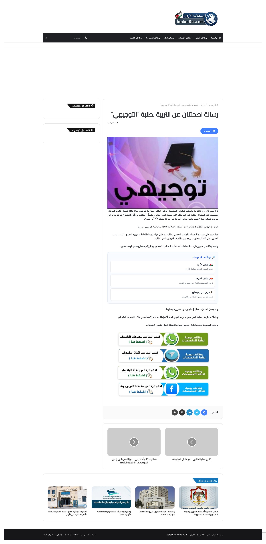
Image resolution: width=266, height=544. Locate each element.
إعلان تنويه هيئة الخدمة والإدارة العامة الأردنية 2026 (114, 513)
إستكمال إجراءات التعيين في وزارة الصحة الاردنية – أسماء (157, 513)
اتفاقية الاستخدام (71, 534)
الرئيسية (215, 38)
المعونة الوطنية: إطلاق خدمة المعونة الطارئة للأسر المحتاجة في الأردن (67, 513)
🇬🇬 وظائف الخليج (196, 280)
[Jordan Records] (196, 18)
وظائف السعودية (153, 38)
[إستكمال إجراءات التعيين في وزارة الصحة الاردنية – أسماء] (155, 497)
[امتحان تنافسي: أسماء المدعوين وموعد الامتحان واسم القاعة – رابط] (198, 497)
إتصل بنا (58, 534)
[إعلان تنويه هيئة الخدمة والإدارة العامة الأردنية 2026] (111, 497)
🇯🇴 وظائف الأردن (199, 266)
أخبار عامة (202, 105)
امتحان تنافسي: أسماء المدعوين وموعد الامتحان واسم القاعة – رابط (201, 513)
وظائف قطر (169, 38)
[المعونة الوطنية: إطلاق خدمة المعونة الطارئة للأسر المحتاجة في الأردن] (67, 497)
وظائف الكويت (135, 38)
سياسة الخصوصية (87, 534)
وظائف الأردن (201, 38)
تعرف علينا (48, 534)
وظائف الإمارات (184, 38)
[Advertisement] (133, 71)
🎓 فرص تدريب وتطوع (197, 294)
